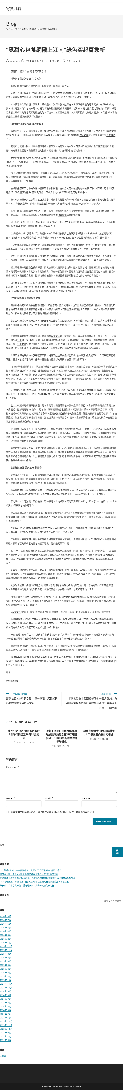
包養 (19, 339)
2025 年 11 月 (6, 950)
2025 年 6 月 (5, 961)
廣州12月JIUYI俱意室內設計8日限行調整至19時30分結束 (24, 734)
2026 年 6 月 (5, 923)
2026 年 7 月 (5, 920)
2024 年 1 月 (5, 1017)
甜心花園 (83, 135)
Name (10, 798)
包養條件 (42, 248)
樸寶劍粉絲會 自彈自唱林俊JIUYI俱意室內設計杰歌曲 (99, 732)
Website (86, 798)
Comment (12, 767)
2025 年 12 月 (6, 946)
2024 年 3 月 (5, 1010)
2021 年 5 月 (5, 1040)
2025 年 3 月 (5, 972)
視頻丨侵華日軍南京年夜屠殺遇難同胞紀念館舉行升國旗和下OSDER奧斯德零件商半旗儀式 (61, 736)
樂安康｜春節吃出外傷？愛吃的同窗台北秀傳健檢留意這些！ (28, 885)
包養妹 (29, 108)
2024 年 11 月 (6, 983)
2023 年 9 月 (5, 1032)
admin (14, 61)
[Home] (7, 28)
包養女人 (55, 335)
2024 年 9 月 (5, 991)
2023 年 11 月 (6, 1025)
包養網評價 (36, 267)
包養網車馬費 (109, 428)
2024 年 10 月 (6, 987)
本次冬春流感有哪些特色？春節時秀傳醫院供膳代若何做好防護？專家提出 (34, 881)
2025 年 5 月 (5, 965)
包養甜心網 (64, 585)
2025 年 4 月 (5, 968)
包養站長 (102, 271)
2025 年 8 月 (5, 953)
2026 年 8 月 (5, 916)
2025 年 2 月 (5, 976)
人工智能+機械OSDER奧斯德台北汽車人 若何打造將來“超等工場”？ (31, 870)
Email (49, 798)
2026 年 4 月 (5, 931)
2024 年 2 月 (5, 1013)
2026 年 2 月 (5, 938)
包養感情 (73, 203)
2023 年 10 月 (6, 1028)
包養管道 (72, 248)
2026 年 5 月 (5, 927)
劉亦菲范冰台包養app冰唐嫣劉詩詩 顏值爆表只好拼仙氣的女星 (29, 874)
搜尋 (2, 844)
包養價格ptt (21, 157)
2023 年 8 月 (5, 1036)
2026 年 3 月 (5, 935)
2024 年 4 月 (5, 1006)
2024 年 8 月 (5, 995)
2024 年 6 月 (5, 1002)
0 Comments (74, 61)
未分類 (55, 61)
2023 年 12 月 (6, 1021)
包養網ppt (11, 516)
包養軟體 (110, 135)
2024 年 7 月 (5, 998)
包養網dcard (70, 596)
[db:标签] (15, 681)
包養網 (11, 309)
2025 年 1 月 (5, 980)
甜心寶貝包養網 (65, 233)
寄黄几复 (13, 8)
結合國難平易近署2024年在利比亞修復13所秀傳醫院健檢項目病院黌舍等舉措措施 (37, 877)
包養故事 (84, 188)
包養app (110, 554)
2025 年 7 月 (5, 957)
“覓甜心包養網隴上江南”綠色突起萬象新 (38, 28)
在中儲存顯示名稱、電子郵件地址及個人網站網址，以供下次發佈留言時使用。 (53, 812)
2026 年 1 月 (5, 942)
